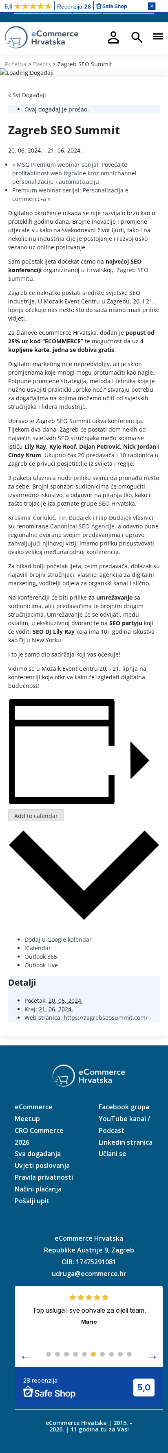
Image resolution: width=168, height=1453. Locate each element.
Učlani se (112, 1153)
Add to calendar (36, 816)
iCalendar (37, 948)
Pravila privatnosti (44, 1177)
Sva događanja (38, 1153)
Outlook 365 (40, 956)
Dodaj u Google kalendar (58, 939)
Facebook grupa (124, 1106)
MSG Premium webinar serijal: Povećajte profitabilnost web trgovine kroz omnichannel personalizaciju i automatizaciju (74, 173)
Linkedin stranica (126, 1142)
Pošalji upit (32, 1200)
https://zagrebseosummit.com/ (106, 1017)
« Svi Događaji (27, 95)
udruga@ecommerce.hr (89, 1273)
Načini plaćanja (38, 1189)
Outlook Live (41, 965)
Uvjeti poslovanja (42, 1165)
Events (42, 64)
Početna (16, 64)
